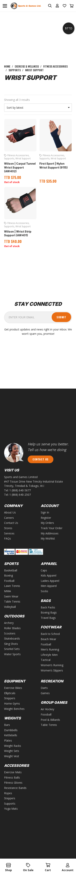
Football (9, 581)
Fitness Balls (12, 777)
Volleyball (10, 607)
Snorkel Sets (12, 649)
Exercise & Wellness (27, 66)
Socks (44, 591)
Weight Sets (11, 751)
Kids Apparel (48, 575)
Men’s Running (50, 649)
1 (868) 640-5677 (20, 490)
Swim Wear (11, 596)
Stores (8, 528)
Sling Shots (11, 644)
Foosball (46, 714)
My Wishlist (48, 538)
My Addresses (49, 533)
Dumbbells (11, 730)
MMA (7, 591)
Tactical (45, 660)
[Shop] (8, 865)
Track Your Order (51, 528)
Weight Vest (11, 756)
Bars (7, 725)
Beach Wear (48, 639)
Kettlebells (10, 735)
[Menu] (5, 6)
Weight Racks (12, 746)
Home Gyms (12, 703)
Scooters (9, 633)
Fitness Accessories (55, 66)
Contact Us (11, 523)
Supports (15, 70)
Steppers (9, 698)
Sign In (45, 512)
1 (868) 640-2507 (20, 494)
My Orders (47, 523)
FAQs (7, 538)
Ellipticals (9, 693)
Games (45, 693)
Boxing (8, 575)
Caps (44, 570)
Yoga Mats (11, 808)
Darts (44, 688)
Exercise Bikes (13, 688)
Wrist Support (23, 158)
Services (9, 533)
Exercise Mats (13, 772)
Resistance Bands (15, 788)
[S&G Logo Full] (26, 6)
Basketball (10, 570)
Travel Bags (48, 618)
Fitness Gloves (13, 782)
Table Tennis (12, 601)
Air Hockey (47, 709)
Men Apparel (49, 586)
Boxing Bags (49, 612)
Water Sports (12, 654)
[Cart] (72, 6)
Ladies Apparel (50, 581)
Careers (9, 518)
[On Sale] (28, 865)
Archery (9, 623)
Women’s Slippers (52, 670)
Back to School (50, 634)
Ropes (8, 793)
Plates (8, 740)
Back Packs (48, 607)
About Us (10, 512)
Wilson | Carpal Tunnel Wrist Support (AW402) (20, 167)
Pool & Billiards (50, 720)
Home (7, 66)
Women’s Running (52, 665)
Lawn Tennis (12, 586)
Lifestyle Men (49, 655)
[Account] (67, 865)
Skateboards (12, 638)
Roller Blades (12, 628)
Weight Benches (14, 709)
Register (46, 518)
